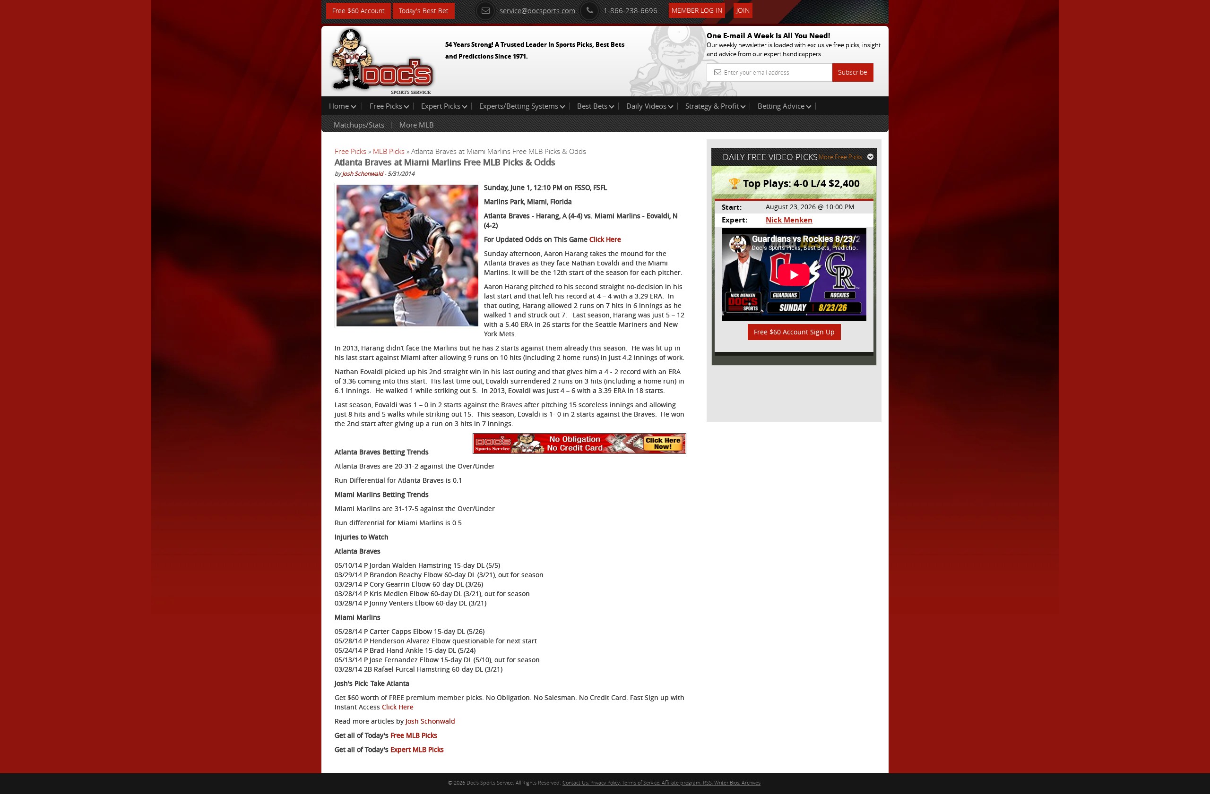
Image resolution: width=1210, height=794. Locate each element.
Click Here (605, 239)
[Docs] (382, 59)
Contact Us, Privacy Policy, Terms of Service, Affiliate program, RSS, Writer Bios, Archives (661, 782)
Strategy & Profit (712, 106)
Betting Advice (781, 106)
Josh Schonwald (362, 173)
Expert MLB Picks (417, 749)
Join (743, 10)
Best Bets (592, 106)
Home (340, 106)
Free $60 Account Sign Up (794, 331)
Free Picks (386, 106)
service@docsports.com (537, 10)
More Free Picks (840, 157)
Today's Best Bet (424, 10)
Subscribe (852, 72)
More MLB (416, 124)
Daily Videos (646, 106)
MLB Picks (389, 151)
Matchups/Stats (359, 124)
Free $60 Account (358, 10)
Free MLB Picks (413, 735)
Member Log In (697, 10)
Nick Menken (789, 220)
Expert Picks (440, 106)
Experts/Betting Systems (518, 106)
